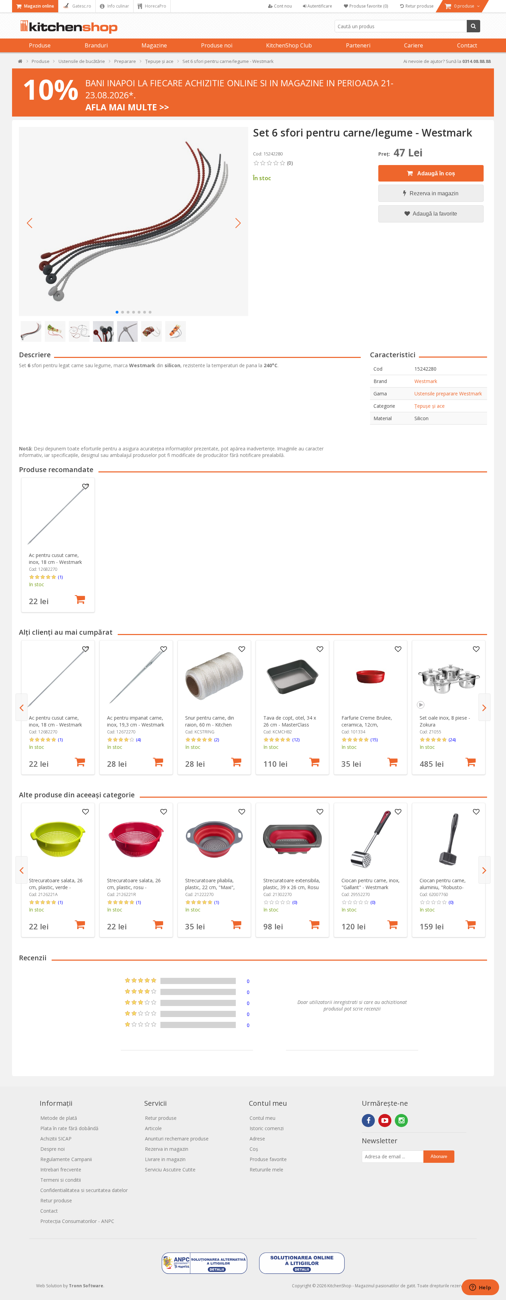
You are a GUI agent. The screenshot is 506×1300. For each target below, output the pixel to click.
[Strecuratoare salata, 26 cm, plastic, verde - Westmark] (58, 839)
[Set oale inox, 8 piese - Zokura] (448, 676)
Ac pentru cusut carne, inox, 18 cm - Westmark (55, 558)
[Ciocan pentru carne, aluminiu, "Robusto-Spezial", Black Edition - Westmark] (448, 839)
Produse (40, 45)
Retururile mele (266, 1169)
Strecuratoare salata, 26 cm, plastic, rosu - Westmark (134, 887)
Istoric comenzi (267, 1128)
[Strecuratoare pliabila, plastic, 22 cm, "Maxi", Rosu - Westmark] (214, 839)
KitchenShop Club (289, 45)
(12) (295, 739)
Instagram (401, 1120)
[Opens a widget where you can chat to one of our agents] (480, 1288)
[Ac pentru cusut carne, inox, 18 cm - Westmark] (58, 514)
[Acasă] (20, 63)
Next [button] (484, 707)
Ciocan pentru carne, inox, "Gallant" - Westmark (370, 884)
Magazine (154, 45)
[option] (58, 545)
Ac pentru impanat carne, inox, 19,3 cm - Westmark (135, 721)
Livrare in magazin (165, 1159)
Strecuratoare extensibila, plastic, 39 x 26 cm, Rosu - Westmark (291, 887)
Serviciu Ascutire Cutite (170, 1169)
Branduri (96, 45)
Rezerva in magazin (434, 193)
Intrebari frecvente (60, 1169)
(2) (216, 739)
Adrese (257, 1138)
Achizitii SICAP (56, 1138)
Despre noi (52, 1149)
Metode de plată (58, 1118)
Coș (254, 1149)
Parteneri (358, 45)
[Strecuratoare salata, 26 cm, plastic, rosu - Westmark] (136, 839)
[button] (29, 223)
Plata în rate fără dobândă (69, 1128)
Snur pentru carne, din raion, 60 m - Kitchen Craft (209, 724)
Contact (467, 45)
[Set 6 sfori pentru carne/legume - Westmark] (133, 221)
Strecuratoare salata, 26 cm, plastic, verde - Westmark (56, 887)
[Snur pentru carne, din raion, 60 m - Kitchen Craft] (214, 676)
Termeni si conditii (60, 1180)
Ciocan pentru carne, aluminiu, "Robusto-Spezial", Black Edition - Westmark (446, 890)
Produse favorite (268, 1159)
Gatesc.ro (81, 6)
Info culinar (117, 6)
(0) (294, 902)
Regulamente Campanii (66, 1159)
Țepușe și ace (429, 406)
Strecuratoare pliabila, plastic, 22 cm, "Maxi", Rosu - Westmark (210, 887)
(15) (374, 739)
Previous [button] (21, 707)
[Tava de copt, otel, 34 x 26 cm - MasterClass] (292, 676)
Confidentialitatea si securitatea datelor (84, 1190)
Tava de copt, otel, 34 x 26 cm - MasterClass (289, 721)
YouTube (384, 1120)
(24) (452, 739)
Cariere (413, 45)
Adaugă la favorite (434, 214)
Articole (153, 1128)
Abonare (439, 1156)
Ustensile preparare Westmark (448, 393)
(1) (60, 577)
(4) (138, 739)
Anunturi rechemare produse (177, 1138)
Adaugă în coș (435, 173)
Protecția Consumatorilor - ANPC (77, 1221)
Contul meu (262, 1118)
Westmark (425, 381)
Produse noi (216, 45)
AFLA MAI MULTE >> (127, 107)
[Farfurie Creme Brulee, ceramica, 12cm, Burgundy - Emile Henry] (370, 676)
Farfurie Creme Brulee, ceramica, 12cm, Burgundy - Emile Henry (367, 724)
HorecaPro (155, 6)
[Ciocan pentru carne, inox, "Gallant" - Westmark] (370, 839)
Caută (473, 26)
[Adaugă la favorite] (85, 487)
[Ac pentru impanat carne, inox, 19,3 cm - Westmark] (136, 676)
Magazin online (38, 6)
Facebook (368, 1120)
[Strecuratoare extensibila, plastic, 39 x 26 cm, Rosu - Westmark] (292, 839)
